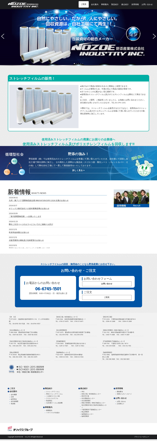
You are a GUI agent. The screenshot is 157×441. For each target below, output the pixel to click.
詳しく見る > (78, 170)
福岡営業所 (85, 416)
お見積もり (120, 404)
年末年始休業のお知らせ (19, 232)
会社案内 (94, 4)
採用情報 (135, 4)
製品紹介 (115, 4)
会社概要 (14, 395)
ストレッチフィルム (53, 392)
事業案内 (104, 4)
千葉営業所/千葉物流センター (91, 410)
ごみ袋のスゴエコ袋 (53, 396)
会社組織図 (14, 401)
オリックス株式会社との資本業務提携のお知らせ (29, 208)
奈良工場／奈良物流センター (91, 394)
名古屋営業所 (85, 401)
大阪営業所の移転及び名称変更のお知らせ (26, 240)
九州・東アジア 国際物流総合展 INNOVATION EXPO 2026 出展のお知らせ (39, 200)
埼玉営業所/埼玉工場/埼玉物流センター (94, 406)
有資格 (13, 404)
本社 (82, 392)
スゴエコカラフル (52, 398)
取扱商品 (49, 401)
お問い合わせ (147, 4)
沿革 (12, 397)
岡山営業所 (85, 412)
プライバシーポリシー (141, 437)
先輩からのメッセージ (124, 394)
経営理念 (14, 399)
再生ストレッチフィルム (54, 394)
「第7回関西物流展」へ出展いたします (25, 216)
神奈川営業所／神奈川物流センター (93, 403)
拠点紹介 (125, 4)
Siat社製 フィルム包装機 (54, 403)
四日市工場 (85, 396)
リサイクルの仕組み (53, 413)
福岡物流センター (87, 414)
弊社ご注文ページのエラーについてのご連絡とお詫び (31, 224)
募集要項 (120, 392)
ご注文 (83, 4)
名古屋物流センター (88, 398)
